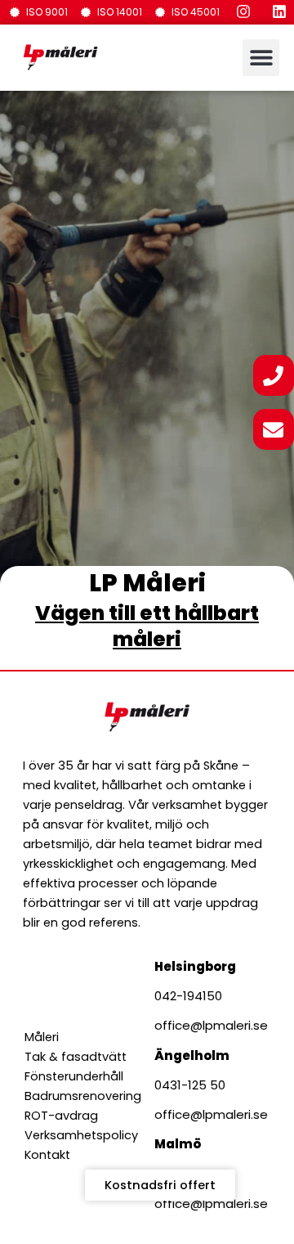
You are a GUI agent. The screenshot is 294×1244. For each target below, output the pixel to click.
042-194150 (188, 995)
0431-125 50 (189, 1085)
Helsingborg (195, 966)
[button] (261, 57)
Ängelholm (191, 1055)
